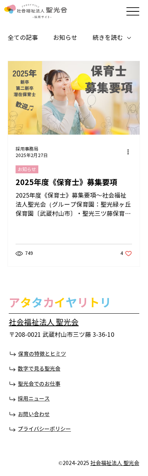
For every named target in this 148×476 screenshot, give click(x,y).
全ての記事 (23, 37)
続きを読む (108, 37)
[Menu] (133, 11)
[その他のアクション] (130, 152)
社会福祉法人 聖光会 (44, 322)
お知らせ (65, 37)
